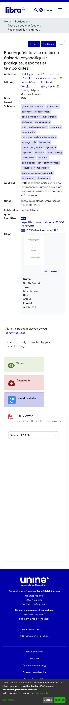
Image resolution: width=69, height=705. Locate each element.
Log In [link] (48, 9)
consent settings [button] (15, 332)
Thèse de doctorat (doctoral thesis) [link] (24, 25)
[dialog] (34, 692)
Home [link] (8, 21)
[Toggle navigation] (60, 10)
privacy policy (42, 693)
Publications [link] (22, 21)
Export (34, 44)
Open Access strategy (34, 665)
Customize (8, 699)
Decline (48, 699)
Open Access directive (34, 672)
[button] (36, 10)
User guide (34, 658)
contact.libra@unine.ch (34, 604)
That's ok (59, 699)
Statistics (48, 44)
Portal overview (34, 651)
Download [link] (53, 270)
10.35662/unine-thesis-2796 (41, 230)
